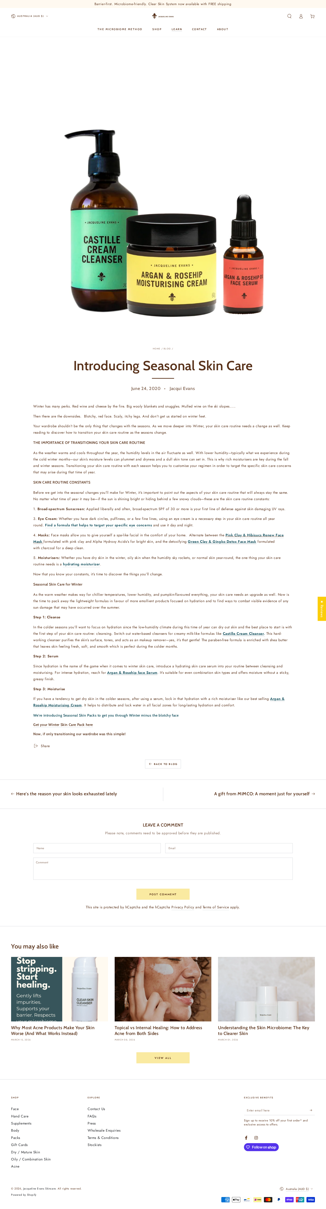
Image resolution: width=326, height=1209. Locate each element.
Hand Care (19, 1116)
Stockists (94, 1144)
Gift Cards (19, 1144)
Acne (15, 1166)
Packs (15, 1137)
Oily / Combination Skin (31, 1159)
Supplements (21, 1123)
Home (156, 348)
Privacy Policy (182, 907)
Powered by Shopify (23, 1195)
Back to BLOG (166, 764)
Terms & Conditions (103, 1137)
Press (92, 1123)
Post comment (163, 894)
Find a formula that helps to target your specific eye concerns (98, 525)
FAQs (92, 1116)
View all (163, 1058)
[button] (289, 16)
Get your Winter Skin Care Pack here (63, 725)
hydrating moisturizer (81, 564)
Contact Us (96, 1108)
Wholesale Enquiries (104, 1130)
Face (15, 1108)
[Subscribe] (312, 1110)
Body (15, 1130)
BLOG (167, 348)
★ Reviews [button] (321, 608)
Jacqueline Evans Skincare (39, 1189)
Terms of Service (216, 907)
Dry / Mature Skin (25, 1152)
